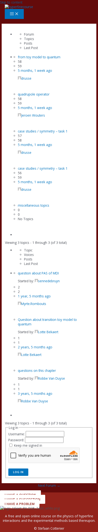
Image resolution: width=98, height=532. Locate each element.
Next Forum (49, 485)
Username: (17, 434)
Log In (18, 472)
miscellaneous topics (33, 205)
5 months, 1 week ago (35, 70)
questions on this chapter (37, 370)
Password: (16, 440)
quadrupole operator (33, 94)
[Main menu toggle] (14, 14)
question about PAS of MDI (38, 273)
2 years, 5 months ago (35, 347)
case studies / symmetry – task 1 (43, 131)
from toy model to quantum (39, 57)
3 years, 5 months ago (35, 393)
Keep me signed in (28, 445)
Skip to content (11, 2)
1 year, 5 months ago (34, 296)
